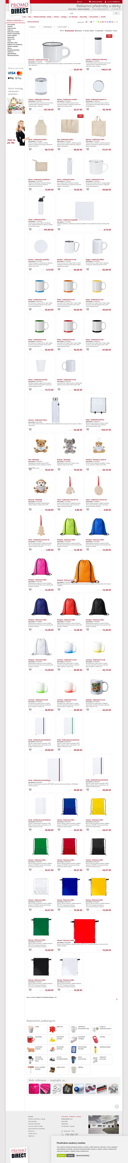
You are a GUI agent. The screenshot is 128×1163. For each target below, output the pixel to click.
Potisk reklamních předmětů (36, 1128)
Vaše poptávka (93, 17)
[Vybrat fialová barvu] (108, 22)
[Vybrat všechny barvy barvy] (86, 22)
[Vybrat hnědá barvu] (112, 22)
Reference (31, 1131)
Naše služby (83, 17)
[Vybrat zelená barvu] (98, 22)
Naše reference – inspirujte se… (48, 1080)
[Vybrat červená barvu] (103, 22)
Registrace (31, 1136)
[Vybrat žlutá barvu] (96, 22)
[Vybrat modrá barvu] (110, 22)
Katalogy (64, 17)
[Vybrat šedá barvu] (93, 22)
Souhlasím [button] (61, 1155)
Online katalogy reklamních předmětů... (15, 91)
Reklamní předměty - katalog (42, 17)
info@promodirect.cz (102, 9)
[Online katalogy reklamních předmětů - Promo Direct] (16, 113)
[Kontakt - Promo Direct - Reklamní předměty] (103, 1133)
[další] (117, 999)
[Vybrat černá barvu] (91, 22)
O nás (24, 17)
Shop (29, 17)
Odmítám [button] (70, 1155)
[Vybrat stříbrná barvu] (115, 22)
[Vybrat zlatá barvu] (117, 22)
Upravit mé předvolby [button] (82, 1155)
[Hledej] (116, 13)
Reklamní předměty (14, 20)
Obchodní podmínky (34, 1124)
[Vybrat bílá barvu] (89, 22)
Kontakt (103, 17)
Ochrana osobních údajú (35, 1126)
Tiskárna (56, 17)
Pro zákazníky (73, 17)
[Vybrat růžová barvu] (105, 22)
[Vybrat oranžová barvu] (101, 22)
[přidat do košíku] (30, 69)
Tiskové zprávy (32, 1133)
